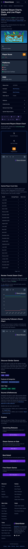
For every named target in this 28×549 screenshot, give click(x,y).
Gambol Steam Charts (18, 5)
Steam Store (7, 410)
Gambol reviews (5, 285)
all (13, 156)
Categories (4, 508)
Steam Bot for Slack (6, 530)
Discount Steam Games (20, 508)
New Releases (18, 494)
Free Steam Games (19, 511)
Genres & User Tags (7, 108)
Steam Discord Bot (6, 527)
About (17, 546)
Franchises (4, 518)
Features (5, 100)
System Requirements (8, 111)
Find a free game (13, 474)
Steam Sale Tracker (19, 505)
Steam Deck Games (19, 499)
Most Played (18, 489)
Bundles (3, 494)
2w (3, 156)
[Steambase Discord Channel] (14, 535)
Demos (3, 491)
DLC (3, 489)
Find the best (13, 461)
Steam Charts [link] (6, 116)
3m (7, 156)
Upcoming (17, 496)
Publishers (4, 516)
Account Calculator (6, 535)
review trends (20, 20)
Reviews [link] (14, 116)
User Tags (4, 511)
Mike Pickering (16, 88)
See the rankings (13, 434)
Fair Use (13, 546)
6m (7, 289)
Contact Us (22, 546)
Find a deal (13, 448)
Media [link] (4, 119)
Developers (4, 513)
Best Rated (17, 486)
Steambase (16, 526)
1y (10, 156)
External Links (6, 104)
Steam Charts (5, 496)
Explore (3, 538)
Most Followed (18, 491)
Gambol (10, 5)
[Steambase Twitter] (18, 535)
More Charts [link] (12, 119)
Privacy (5, 546)
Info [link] (20, 116)
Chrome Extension (6, 525)
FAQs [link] (19, 119)
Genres (3, 505)
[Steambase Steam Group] (16, 535)
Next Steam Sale (6, 533)
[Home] (1, 5)
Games (5, 5)
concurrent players (11, 20)
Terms (9, 546)
